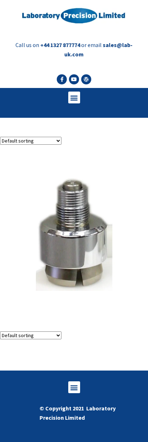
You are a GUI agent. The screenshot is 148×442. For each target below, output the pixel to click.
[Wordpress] (86, 79)
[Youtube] (74, 79)
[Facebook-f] (62, 79)
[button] (74, 97)
